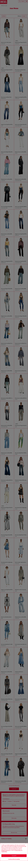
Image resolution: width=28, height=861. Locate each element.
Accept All (14, 855)
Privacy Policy (18, 850)
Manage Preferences (5, 850)
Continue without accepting (14, 859)
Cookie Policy (4, 851)
